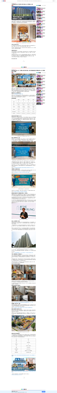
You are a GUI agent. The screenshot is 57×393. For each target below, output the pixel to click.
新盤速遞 (15, 3)
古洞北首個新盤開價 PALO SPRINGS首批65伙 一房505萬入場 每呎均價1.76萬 (23, 252)
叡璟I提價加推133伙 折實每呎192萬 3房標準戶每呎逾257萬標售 (21, 172)
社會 (41, 18)
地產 (13, 3)
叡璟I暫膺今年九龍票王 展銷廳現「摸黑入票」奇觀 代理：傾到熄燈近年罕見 (23, 307)
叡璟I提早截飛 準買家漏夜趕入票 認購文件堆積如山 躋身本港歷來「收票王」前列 (24, 167)
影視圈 (41, 9)
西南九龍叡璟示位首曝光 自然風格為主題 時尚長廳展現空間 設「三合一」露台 (23, 302)
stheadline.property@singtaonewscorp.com (17, 374)
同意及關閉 (43, 391)
